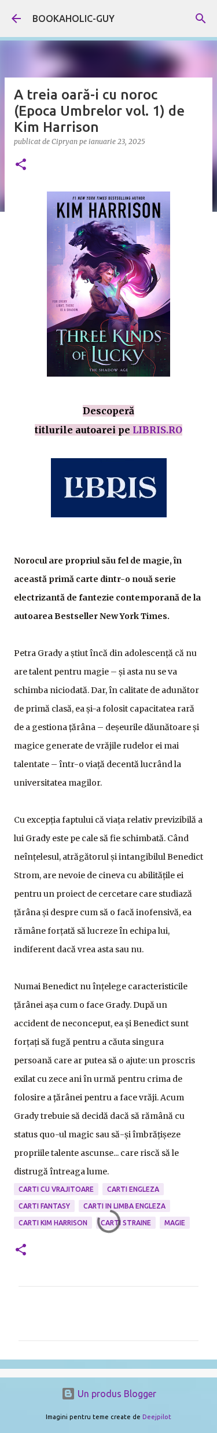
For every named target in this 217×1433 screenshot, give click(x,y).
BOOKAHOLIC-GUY (73, 18)
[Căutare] (201, 18)
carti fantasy (44, 1206)
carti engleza (133, 1189)
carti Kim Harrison (53, 1222)
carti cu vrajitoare (56, 1189)
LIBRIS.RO (157, 430)
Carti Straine (126, 1222)
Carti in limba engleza (124, 1206)
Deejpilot (156, 1416)
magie (174, 1222)
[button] (21, 165)
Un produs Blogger (115, 1393)
